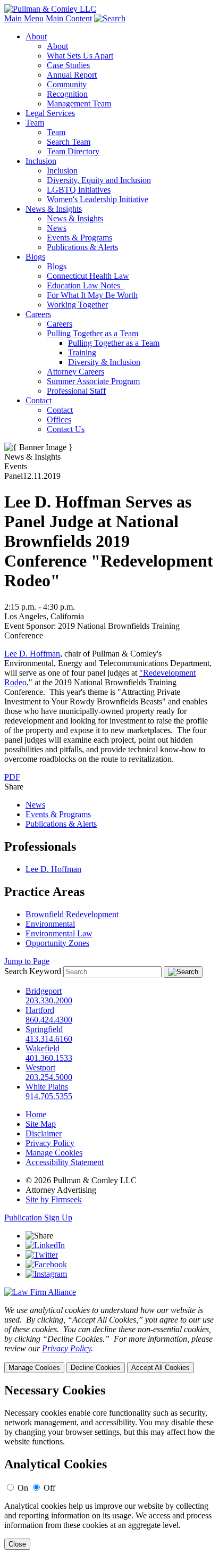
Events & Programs (79, 237)
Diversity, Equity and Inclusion (99, 180)
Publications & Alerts (82, 247)
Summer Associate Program (93, 381)
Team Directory (73, 151)
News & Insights (54, 208)
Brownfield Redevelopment (72, 914)
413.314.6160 (49, 1038)
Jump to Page (26, 961)
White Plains (47, 1086)
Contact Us (66, 429)
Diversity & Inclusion (104, 362)
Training (82, 352)
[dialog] (109, 1339)
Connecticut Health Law (88, 275)
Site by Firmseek (54, 1199)
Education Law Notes (85, 285)
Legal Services (50, 113)
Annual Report (72, 74)
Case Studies (68, 65)
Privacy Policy (50, 1143)
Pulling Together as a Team (92, 333)
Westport (40, 1067)
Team (35, 122)
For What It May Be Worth (92, 295)
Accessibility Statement (65, 1162)
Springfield (44, 1029)
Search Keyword (32, 971)
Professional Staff (76, 390)
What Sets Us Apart (80, 55)
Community (67, 84)
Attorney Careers (75, 371)
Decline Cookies (96, 1368)
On (23, 1487)
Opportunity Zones (57, 943)
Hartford (40, 1010)
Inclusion (41, 160)
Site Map (41, 1123)
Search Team (68, 141)
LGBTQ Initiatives (79, 189)
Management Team (79, 103)
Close (17, 1544)
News (56, 227)
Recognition (67, 93)
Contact (39, 400)
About (36, 36)
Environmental (50, 923)
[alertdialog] (109, 1466)
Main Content (69, 18)
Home (36, 1114)
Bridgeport (44, 990)
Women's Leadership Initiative (97, 199)
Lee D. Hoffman (32, 653)
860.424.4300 (49, 1019)
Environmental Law (59, 933)
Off (49, 1487)
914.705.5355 (49, 1096)
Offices (59, 419)
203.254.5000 (49, 1077)
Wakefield (43, 1048)
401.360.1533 (49, 1057)
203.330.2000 (49, 1000)
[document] (109, 1466)
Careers (38, 314)
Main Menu (24, 18)
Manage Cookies (54, 1152)
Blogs (35, 256)
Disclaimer (44, 1133)
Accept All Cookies (160, 1368)
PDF (12, 777)
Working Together (77, 304)
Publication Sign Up (38, 1217)
